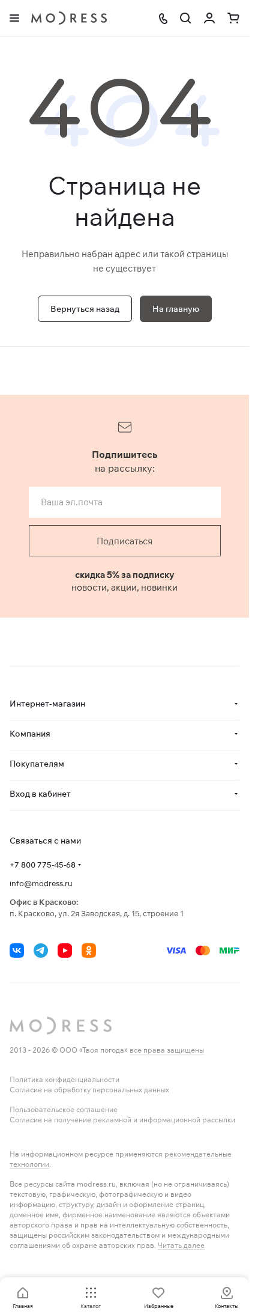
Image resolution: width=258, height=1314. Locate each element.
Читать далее (181, 1245)
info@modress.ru (41, 883)
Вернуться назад (84, 308)
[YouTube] (65, 950)
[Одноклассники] (89, 950)
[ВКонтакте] (17, 950)
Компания (30, 733)
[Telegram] (41, 950)
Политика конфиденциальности (64, 1079)
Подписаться (124, 541)
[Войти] (209, 18)
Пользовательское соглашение (64, 1109)
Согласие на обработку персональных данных (89, 1089)
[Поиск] (185, 18)
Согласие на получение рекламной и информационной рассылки (122, 1119)
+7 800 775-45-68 (43, 864)
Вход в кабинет (40, 793)
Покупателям (37, 763)
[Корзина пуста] (233, 18)
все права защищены (167, 1049)
